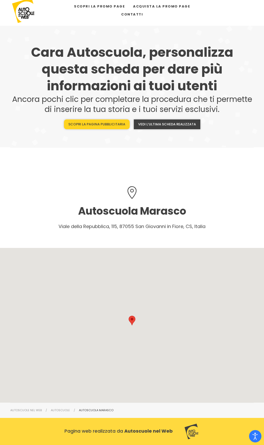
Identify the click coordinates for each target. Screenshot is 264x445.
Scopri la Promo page (99, 6)
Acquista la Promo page (161, 6)
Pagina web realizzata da (118, 431)
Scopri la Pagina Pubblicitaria (96, 124)
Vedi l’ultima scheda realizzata (167, 124)
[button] (132, 320)
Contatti (132, 14)
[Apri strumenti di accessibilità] (255, 436)
